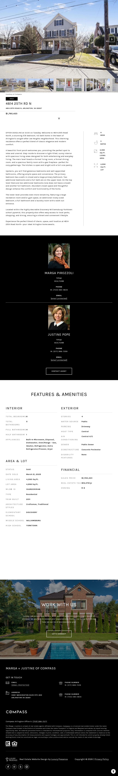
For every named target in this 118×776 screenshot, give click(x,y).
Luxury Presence (59, 759)
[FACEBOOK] (8, 766)
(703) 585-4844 (60, 290)
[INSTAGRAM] (14, 766)
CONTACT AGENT (59, 371)
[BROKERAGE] (26, 766)
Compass (66, 726)
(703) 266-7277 (40, 721)
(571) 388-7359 (60, 351)
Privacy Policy (102, 759)
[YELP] (20, 766)
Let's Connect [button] (59, 634)
